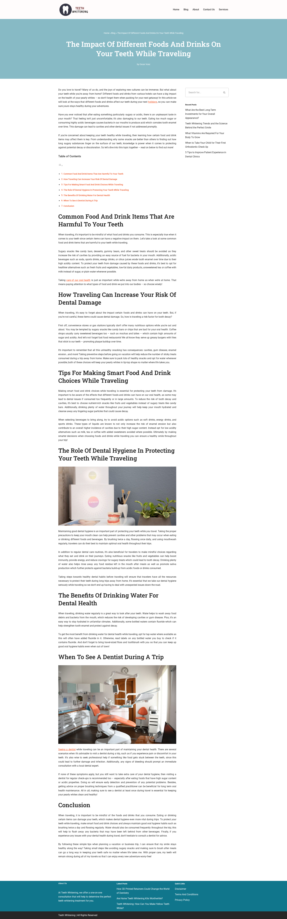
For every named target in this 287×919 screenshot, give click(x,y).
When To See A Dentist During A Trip (81, 200)
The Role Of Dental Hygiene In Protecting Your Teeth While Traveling (96, 190)
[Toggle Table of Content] (60, 165)
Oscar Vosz (145, 64)
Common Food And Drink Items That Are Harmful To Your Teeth (93, 174)
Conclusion (69, 206)
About (196, 9)
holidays (152, 101)
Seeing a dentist (67, 749)
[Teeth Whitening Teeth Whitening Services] (73, 9)
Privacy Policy (182, 900)
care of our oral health (78, 280)
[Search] (224, 92)
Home (176, 9)
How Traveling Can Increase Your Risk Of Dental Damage (90, 179)
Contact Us (209, 9)
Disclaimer (180, 888)
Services (223, 9)
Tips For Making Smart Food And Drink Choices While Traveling (93, 184)
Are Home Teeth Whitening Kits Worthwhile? (140, 898)
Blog (186, 9)
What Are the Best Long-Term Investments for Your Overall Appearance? (200, 114)
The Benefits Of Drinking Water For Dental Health (87, 195)
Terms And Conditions (186, 894)
